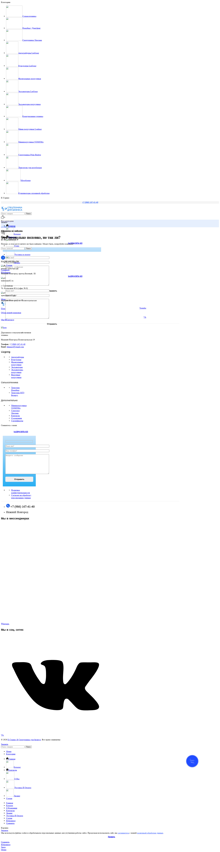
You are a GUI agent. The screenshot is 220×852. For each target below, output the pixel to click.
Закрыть (4, 744)
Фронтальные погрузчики (17, 363)
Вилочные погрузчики (16, 376)
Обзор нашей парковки (11, 312)
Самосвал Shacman (15, 411)
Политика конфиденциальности (20, 491)
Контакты (15, 415)
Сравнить (10, 823)
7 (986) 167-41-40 (18, 344)
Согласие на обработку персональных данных (21, 496)
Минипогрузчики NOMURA (19, 406)
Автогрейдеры (17, 357)
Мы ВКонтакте (7, 320)
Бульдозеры (16, 359)
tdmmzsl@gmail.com (15, 347)
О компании (16, 418)
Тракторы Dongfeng (15, 388)
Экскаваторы (17, 367)
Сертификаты (17, 421)
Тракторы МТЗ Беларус (17, 393)
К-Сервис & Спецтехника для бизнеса (24, 739)
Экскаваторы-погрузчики (17, 371)
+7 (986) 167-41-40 (90, 202)
